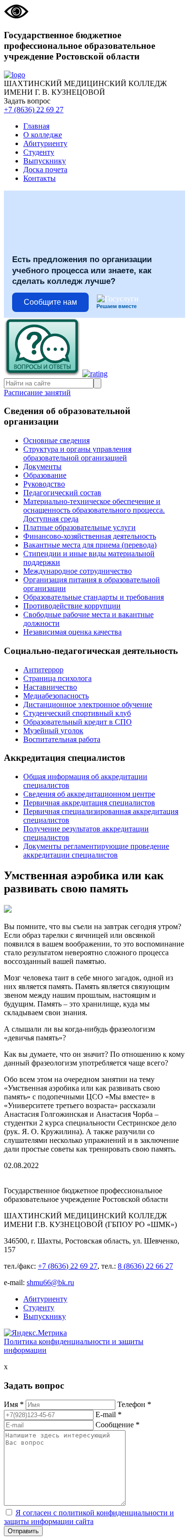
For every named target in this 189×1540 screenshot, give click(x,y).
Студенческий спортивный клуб (77, 713)
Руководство (44, 484)
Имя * (14, 1404)
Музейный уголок (53, 730)
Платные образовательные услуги (79, 527)
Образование (44, 475)
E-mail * (108, 1414)
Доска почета (45, 169)
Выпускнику (44, 161)
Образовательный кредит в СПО (77, 722)
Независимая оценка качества (72, 632)
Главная (36, 126)
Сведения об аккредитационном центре (89, 794)
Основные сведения (56, 440)
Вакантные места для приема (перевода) (90, 545)
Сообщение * (117, 1425)
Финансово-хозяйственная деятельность (89, 536)
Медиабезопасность (56, 696)
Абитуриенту (45, 143)
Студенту (38, 152)
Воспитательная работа (61, 739)
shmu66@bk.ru (50, 1282)
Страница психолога (57, 678)
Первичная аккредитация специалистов (89, 803)
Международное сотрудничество (77, 571)
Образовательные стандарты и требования (93, 597)
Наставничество (50, 687)
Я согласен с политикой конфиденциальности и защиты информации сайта (89, 1517)
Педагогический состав (62, 493)
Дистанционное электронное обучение (87, 704)
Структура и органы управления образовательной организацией (77, 453)
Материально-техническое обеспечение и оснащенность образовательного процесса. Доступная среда (94, 510)
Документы (42, 466)
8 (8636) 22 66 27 (145, 1266)
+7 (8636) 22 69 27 (33, 109)
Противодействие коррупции (72, 606)
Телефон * (134, 1404)
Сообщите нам (50, 302)
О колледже (42, 135)
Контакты (39, 178)
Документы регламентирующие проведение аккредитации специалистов (96, 850)
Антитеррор (43, 670)
